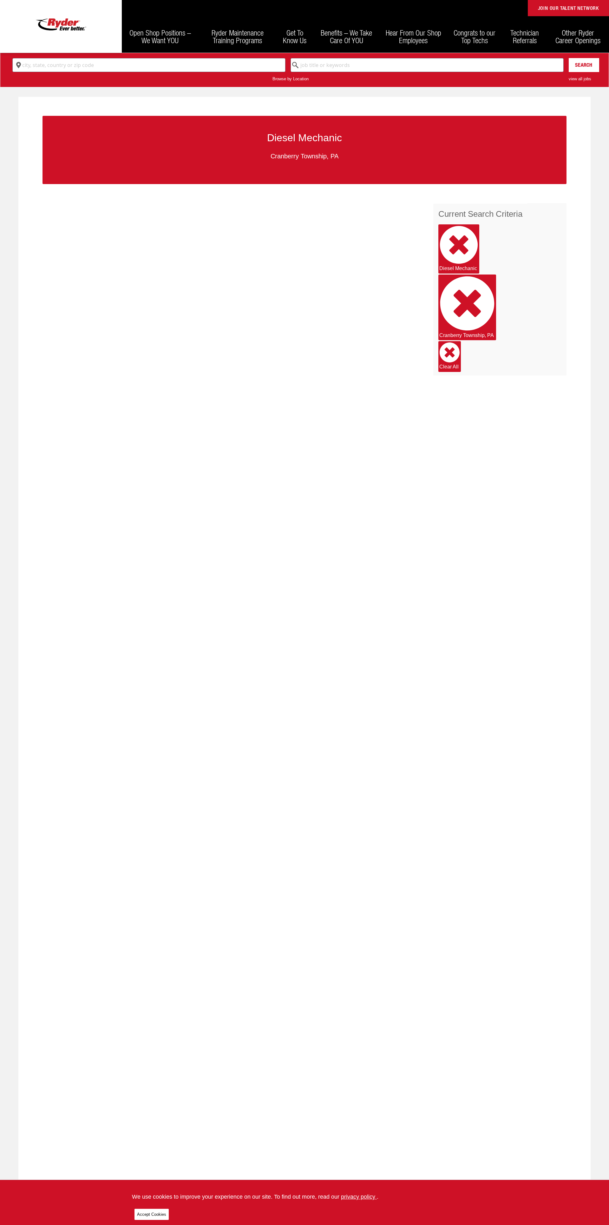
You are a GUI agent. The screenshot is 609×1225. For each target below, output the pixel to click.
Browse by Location (290, 78)
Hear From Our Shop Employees (413, 36)
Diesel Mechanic (458, 268)
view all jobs (580, 78)
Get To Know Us (294, 36)
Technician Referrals (524, 36)
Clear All (449, 366)
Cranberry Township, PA (466, 335)
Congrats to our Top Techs (474, 36)
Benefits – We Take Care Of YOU (346, 36)
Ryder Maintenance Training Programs (238, 36)
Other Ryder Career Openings (577, 36)
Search (584, 65)
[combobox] (148, 65)
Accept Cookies (151, 1214)
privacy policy (359, 1197)
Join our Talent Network (568, 8)
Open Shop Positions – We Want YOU (160, 36)
